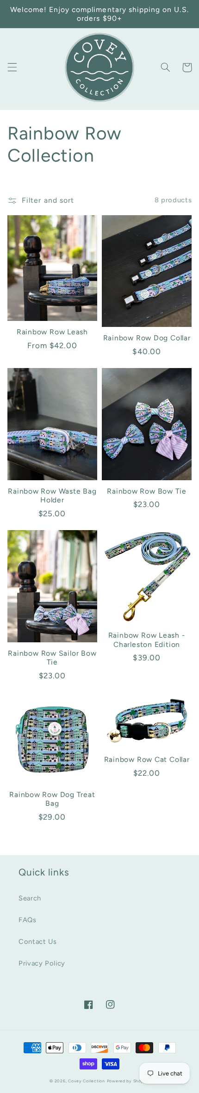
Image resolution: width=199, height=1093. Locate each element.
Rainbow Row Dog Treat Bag (52, 799)
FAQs (28, 920)
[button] (12, 67)
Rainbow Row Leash (52, 331)
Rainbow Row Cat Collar (147, 759)
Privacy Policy (42, 963)
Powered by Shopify (128, 1081)
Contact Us (37, 941)
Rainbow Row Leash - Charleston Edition (147, 639)
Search (30, 898)
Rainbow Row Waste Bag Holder (52, 495)
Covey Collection (86, 1081)
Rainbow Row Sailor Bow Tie (52, 657)
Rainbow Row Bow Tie (147, 491)
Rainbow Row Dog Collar (147, 337)
